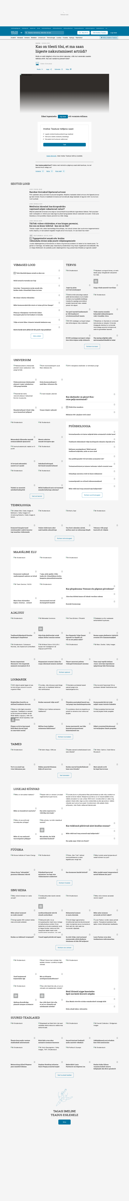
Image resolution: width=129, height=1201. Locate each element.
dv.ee (38, 28)
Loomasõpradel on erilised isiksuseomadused (85, 481)
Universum (41, 38)
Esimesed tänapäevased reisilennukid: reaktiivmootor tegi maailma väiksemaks (21, 530)
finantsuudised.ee (79, 28)
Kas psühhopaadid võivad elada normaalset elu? (86, 459)
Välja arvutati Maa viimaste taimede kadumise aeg (32, 322)
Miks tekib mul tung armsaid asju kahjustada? (85, 489)
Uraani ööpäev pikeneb (48, 410)
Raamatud (79, 38)
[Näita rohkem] (106, 28)
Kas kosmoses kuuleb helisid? (77, 872)
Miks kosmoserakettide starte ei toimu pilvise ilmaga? (33, 305)
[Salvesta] (59, 270)
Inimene (27, 38)
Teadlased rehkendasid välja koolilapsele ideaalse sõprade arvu (92, 442)
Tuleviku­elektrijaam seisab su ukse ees (30, 273)
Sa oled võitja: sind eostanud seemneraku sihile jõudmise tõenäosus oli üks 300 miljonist (77, 939)
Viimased (20, 38)
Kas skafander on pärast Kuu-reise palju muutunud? (80, 398)
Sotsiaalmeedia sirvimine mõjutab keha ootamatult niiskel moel (92, 434)
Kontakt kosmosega (73, 604)
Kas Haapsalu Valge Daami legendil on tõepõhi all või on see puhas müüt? (76, 637)
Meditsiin (34, 38)
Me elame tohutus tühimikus (24, 298)
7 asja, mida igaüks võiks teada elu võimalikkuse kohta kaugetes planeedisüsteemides (51, 576)
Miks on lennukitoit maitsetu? (25, 811)
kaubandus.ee (100, 28)
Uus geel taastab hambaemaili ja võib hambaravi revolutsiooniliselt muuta (77, 314)
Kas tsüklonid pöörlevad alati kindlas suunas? (88, 825)
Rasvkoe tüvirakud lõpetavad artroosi (47, 192)
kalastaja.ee (25, 28)
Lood (31, 189)
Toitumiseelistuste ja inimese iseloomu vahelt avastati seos (90, 466)
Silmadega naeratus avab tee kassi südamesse (85, 474)
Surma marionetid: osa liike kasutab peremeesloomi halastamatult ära (76, 728)
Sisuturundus (38, 235)
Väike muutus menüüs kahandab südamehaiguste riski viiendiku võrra (103, 314)
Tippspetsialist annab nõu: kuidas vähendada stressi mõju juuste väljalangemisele (52, 239)
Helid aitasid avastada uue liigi (25, 281)
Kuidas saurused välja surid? (48, 702)
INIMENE (38, 43)
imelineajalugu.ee (15, 28)
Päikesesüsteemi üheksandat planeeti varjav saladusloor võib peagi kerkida (24, 384)
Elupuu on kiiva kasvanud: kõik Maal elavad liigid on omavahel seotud (20, 728)
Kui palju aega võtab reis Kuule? (77, 841)
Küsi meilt (58, 171)
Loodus (58, 38)
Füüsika (65, 38)
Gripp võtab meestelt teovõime (105, 288)
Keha (48, 171)
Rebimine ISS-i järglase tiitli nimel (78, 415)
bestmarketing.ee (46, 28)
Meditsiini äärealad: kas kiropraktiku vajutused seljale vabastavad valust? (47, 207)
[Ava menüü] (21, 32)
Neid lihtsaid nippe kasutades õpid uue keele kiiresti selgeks (80, 992)
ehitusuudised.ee (57, 28)
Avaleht (13, 38)
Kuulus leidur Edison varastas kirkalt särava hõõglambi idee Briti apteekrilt (105, 1067)
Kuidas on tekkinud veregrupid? (22, 937)
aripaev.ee (32, 28)
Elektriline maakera (76, 407)
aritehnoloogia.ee (90, 28)
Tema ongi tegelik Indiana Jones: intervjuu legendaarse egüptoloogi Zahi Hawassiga (104, 664)
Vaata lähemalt (51, 156)
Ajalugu (71, 38)
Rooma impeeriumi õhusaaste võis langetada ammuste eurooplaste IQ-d (20, 664)
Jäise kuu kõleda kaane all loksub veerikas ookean (84, 596)
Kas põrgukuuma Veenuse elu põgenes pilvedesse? (90, 589)
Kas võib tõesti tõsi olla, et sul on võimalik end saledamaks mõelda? (48, 1004)
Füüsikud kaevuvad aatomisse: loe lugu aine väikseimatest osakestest (47, 874)
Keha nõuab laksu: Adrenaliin (76, 1009)
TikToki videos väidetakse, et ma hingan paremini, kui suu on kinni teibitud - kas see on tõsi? (53, 224)
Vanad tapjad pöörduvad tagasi (49, 937)
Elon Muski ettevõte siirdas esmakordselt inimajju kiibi (86, 1001)
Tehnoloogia (51, 38)
